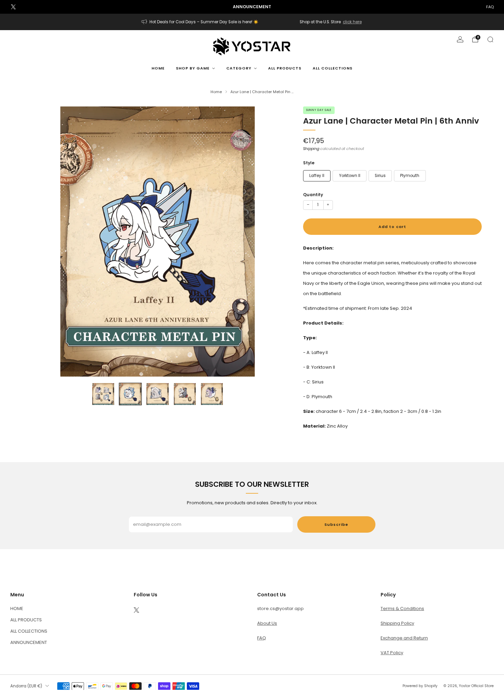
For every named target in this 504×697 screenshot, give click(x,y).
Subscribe (336, 524)
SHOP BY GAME (192, 68)
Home (158, 68)
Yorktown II (349, 175)
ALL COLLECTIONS (332, 68)
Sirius (380, 175)
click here (352, 22)
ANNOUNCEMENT (28, 642)
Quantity (313, 195)
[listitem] (252, 7)
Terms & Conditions (402, 608)
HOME (16, 608)
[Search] (490, 39)
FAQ (490, 7)
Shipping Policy (397, 623)
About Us (267, 623)
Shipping (311, 148)
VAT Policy (392, 652)
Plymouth (409, 175)
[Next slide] (279, 241)
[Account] (460, 39)
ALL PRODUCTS (284, 68)
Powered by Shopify (420, 685)
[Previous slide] (35, 241)
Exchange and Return (404, 638)
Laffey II (316, 175)
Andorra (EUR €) (26, 686)
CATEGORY (238, 68)
